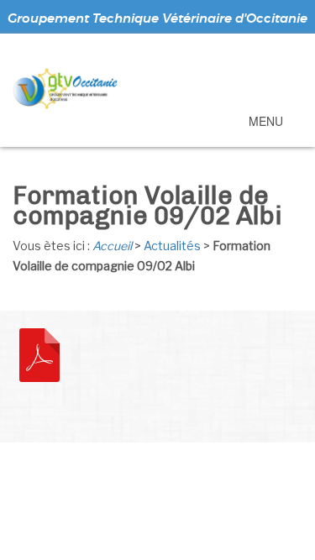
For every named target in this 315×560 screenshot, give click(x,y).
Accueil (112, 245)
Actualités (172, 245)
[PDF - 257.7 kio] (39, 353)
